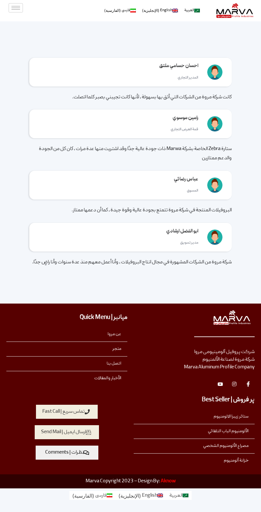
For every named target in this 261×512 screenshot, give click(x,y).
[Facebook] (248, 384)
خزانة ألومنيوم (236, 460)
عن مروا (114, 334)
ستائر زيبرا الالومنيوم (231, 416)
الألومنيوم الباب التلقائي (228, 431)
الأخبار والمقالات (107, 378)
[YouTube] (220, 384)
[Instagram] (234, 384)
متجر (116, 349)
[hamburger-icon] (16, 7)
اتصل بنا (114, 363)
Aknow (168, 481)
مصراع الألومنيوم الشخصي (226, 446)
